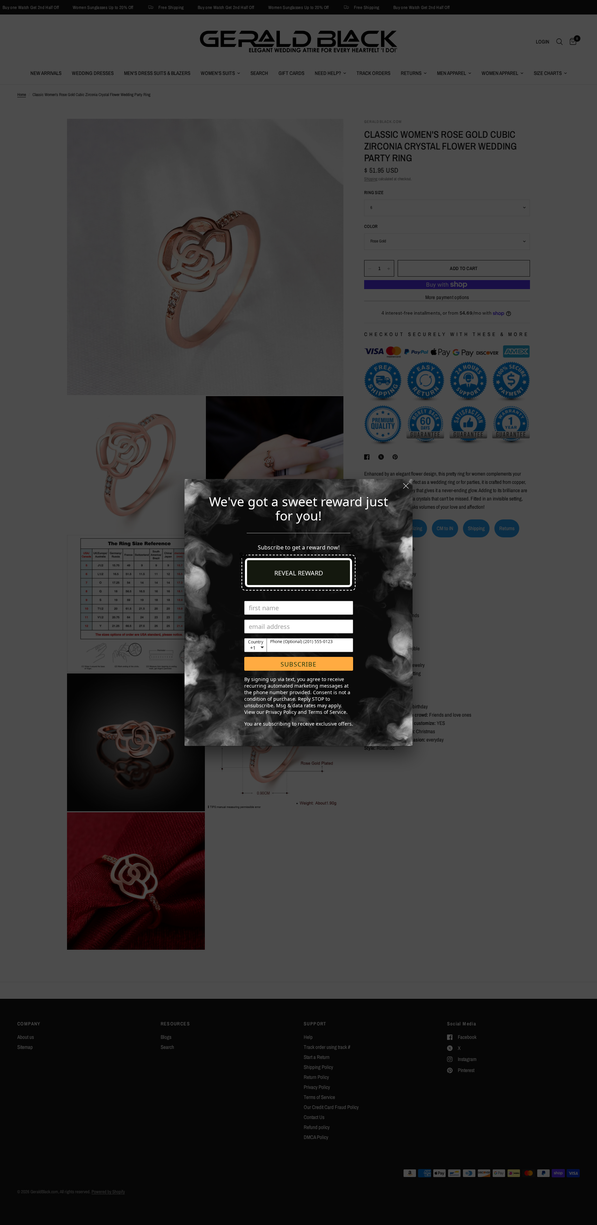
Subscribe (298, 664)
